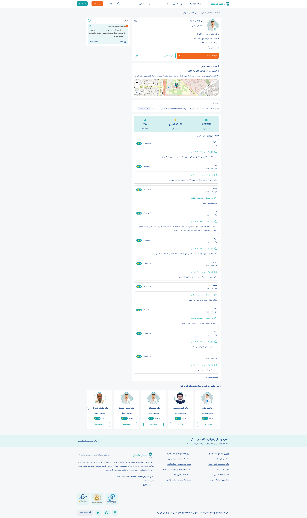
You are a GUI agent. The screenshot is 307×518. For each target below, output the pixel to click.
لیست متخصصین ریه (182, 474)
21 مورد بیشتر (144, 109)
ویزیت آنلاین (178, 4)
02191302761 (193, 71)
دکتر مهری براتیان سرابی (219, 480)
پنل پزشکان (97, 3)
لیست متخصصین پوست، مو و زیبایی (176, 469)
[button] (176, 85)
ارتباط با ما (149, 481)
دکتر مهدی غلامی (222, 458)
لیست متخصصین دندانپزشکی (179, 464)
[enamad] (83, 499)
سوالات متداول (148, 485)
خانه (219, 12)
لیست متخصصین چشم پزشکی (178, 480)
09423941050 (205, 71)
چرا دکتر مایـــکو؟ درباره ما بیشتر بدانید (95, 455)
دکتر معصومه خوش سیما (218, 464)
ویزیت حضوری (163, 4)
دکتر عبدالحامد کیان (221, 469)
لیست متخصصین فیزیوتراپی (179, 458)
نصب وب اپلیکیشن (146, 4)
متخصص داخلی (207, 12)
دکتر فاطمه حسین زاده (219, 474)
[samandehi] (97, 499)
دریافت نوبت (207, 424)
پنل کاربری (82, 3)
